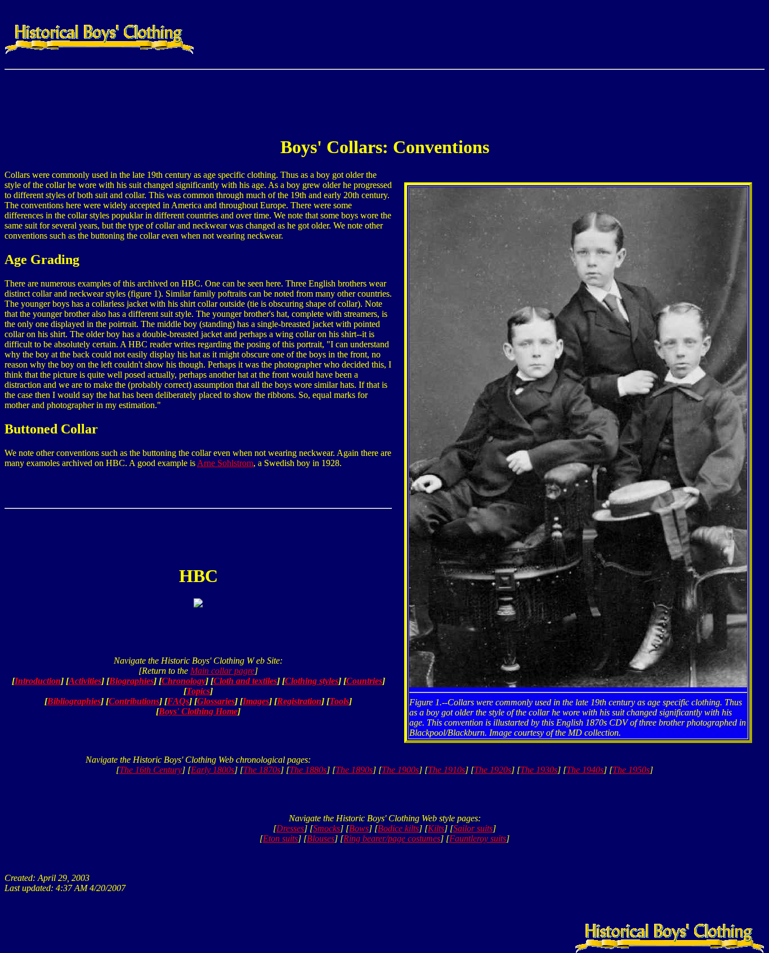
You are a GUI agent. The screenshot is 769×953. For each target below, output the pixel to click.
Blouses (320, 838)
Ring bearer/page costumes (391, 838)
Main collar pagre (222, 670)
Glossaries (216, 701)
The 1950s (631, 770)
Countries (364, 681)
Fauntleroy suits (477, 838)
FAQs (178, 701)
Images (256, 701)
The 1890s (354, 770)
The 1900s (400, 770)
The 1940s (584, 770)
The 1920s (492, 770)
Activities (85, 681)
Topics (198, 691)
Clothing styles (311, 681)
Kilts (436, 828)
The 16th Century (150, 770)
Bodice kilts (398, 828)
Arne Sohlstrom (225, 463)
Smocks (326, 828)
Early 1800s (212, 770)
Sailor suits (473, 828)
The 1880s (308, 770)
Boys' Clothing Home (198, 711)
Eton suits (280, 838)
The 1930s (538, 770)
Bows (359, 828)
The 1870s (261, 770)
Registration (299, 701)
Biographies (131, 681)
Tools (339, 701)
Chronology (183, 681)
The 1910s (446, 770)
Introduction (38, 681)
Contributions (134, 701)
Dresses (290, 828)
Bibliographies (74, 701)
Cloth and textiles (245, 681)
